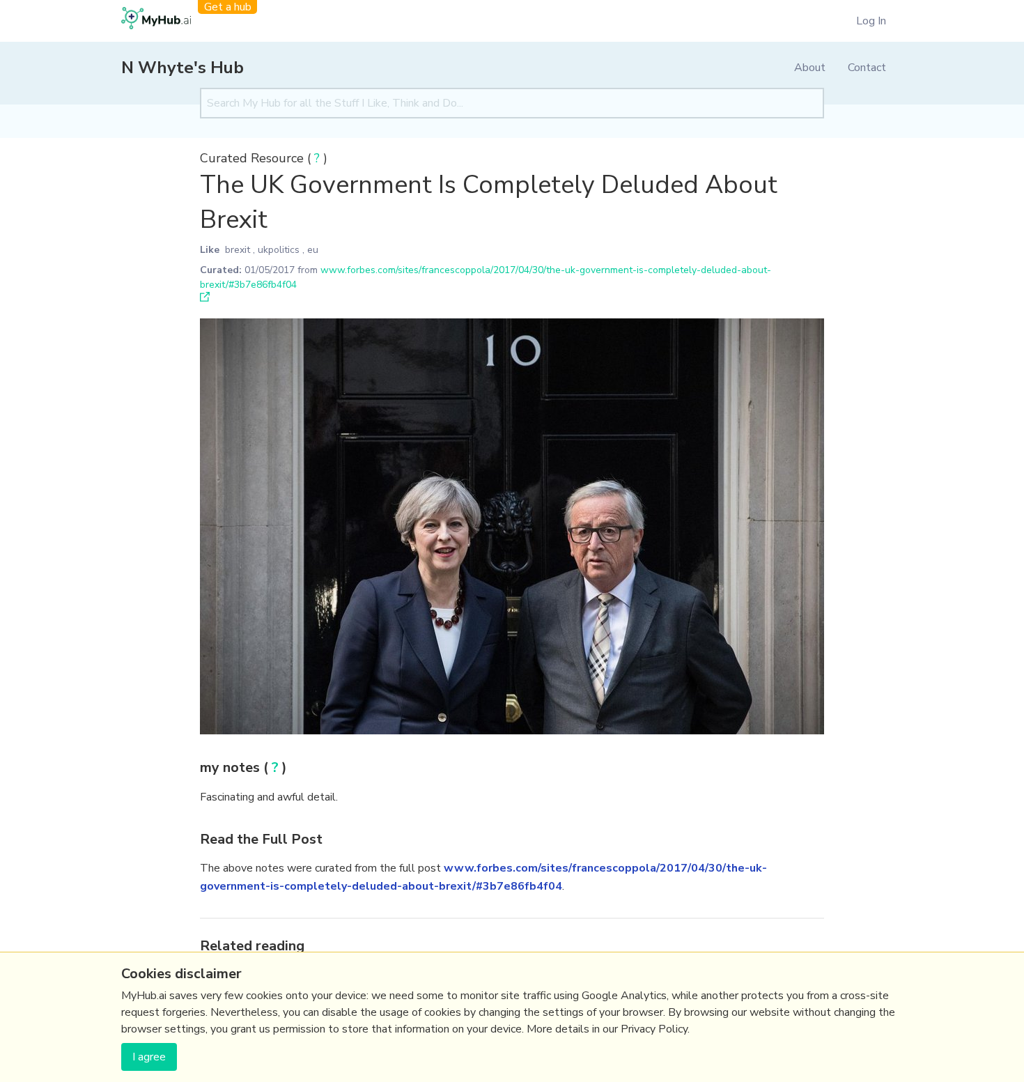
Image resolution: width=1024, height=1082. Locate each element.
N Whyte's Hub (182, 67)
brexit (237, 249)
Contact (867, 67)
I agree (149, 1057)
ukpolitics (279, 249)
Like (209, 249)
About (809, 67)
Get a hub (227, 7)
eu (312, 249)
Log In (871, 21)
